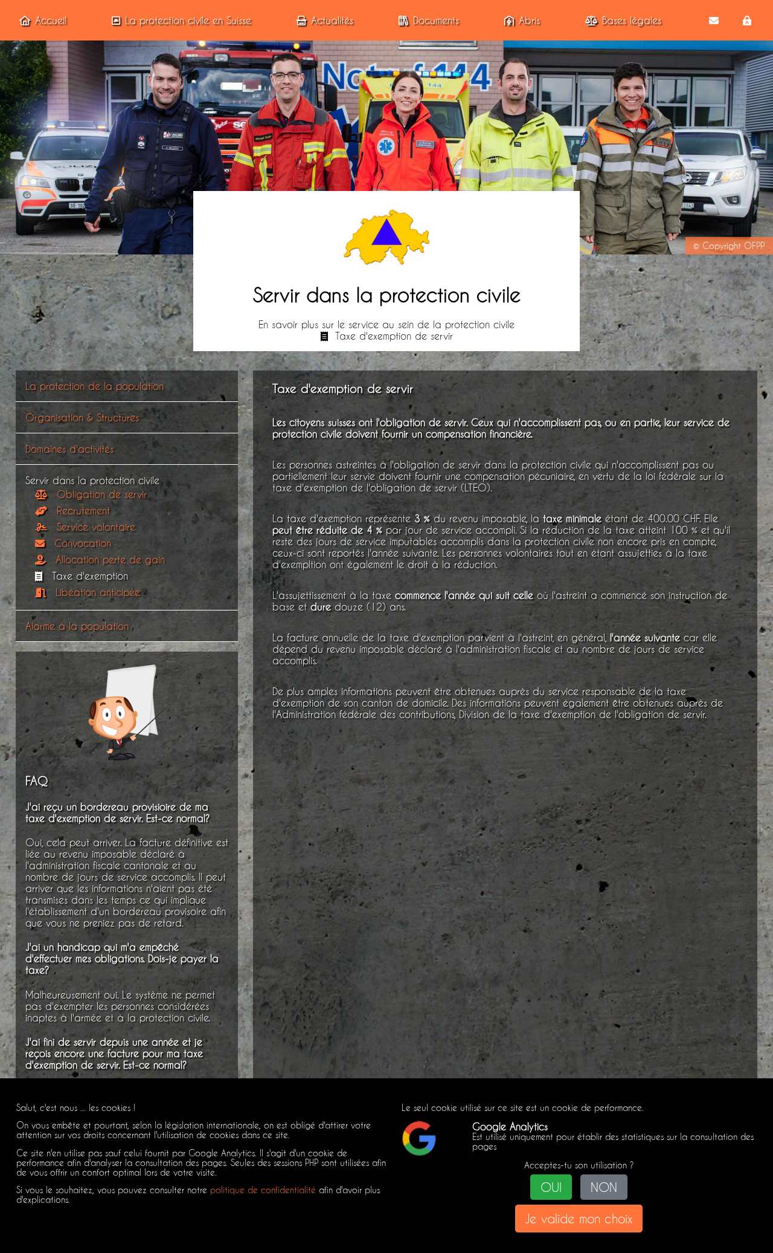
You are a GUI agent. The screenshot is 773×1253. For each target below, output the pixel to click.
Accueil (50, 20)
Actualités (332, 20)
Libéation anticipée (98, 592)
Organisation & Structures (82, 417)
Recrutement (83, 510)
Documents (436, 20)
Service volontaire (96, 527)
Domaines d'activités (69, 449)
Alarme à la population (77, 626)
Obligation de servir (102, 494)
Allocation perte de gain (110, 559)
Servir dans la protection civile (92, 480)
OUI (551, 1187)
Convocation (82, 543)
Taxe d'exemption (90, 575)
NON (604, 1187)
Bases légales (631, 20)
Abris (529, 20)
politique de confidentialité (263, 1190)
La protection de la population (94, 386)
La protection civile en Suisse (188, 20)
